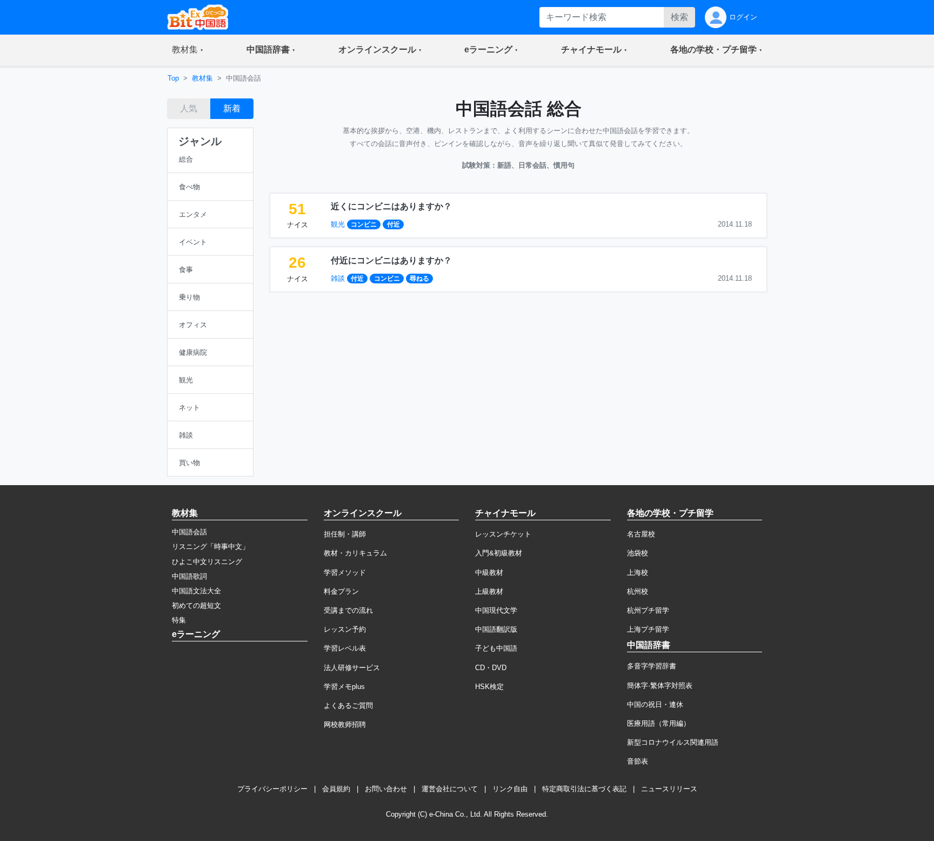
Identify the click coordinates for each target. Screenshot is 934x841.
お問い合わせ (386, 789)
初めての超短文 (196, 605)
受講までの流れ (348, 610)
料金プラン (341, 591)
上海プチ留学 (648, 629)
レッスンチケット (503, 534)
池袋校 (637, 553)
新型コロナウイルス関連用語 (672, 742)
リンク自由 (510, 789)
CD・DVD (490, 668)
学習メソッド (345, 572)
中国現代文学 (496, 610)
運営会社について (450, 789)
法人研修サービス (352, 668)
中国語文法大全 (196, 591)
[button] (187, 50)
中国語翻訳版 (496, 629)
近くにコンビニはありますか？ (391, 206)
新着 (232, 108)
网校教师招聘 (345, 724)
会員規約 (336, 789)
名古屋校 (641, 534)
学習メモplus (344, 687)
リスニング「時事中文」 (210, 546)
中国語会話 (189, 532)
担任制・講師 (345, 534)
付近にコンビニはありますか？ (391, 260)
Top (173, 78)
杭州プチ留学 (648, 610)
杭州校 (637, 591)
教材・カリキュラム (355, 553)
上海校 (637, 572)
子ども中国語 (496, 648)
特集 (179, 620)
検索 (679, 17)
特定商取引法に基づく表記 (584, 789)
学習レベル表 (345, 648)
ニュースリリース (669, 789)
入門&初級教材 (498, 553)
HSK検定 (489, 687)
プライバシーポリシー (272, 789)
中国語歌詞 (189, 576)
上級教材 (489, 591)
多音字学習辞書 (651, 666)
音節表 (637, 761)
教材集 (202, 78)
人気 (188, 108)
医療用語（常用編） (658, 723)
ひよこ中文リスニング (207, 562)
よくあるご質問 (348, 705)
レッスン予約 (345, 629)
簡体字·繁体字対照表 (659, 685)
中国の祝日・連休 (655, 704)
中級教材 (489, 572)
